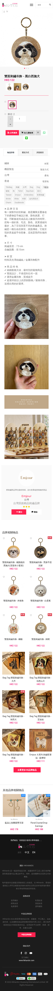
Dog (38, 187)
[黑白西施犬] (12, 104)
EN (33, 852)
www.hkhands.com (26, 960)
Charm (8, 203)
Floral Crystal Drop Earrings (39, 824)
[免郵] (14, 805)
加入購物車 (28, 133)
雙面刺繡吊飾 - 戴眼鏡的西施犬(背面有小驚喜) (13, 564)
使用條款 (14, 900)
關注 (20, 512)
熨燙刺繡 (40, 195)
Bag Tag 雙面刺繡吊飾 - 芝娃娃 (40, 718)
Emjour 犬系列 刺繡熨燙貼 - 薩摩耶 (41, 756)
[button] (46, 814)
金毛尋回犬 (33, 199)
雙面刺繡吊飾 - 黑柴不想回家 (40, 564)
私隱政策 (38, 900)
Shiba (16, 199)
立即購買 (13, 133)
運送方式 (25, 152)
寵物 (7, 191)
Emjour (18, 195)
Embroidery (28, 195)
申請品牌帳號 (26, 935)
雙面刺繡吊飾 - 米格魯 (13, 600)
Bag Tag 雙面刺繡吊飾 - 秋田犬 (13, 718)
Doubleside (19, 203)
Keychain (30, 191)
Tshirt (20, 191)
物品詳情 (10, 152)
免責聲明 (14, 906)
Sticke (8, 199)
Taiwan (8, 195)
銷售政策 (14, 903)
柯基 (24, 199)
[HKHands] (10, 5)
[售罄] (40, 548)
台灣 (24, 187)
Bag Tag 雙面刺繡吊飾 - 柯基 (13, 756)
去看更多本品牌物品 (27, 770)
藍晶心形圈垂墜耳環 (14, 823)
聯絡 (35, 512)
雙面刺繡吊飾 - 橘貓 (13, 639)
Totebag (9, 187)
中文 (27, 852)
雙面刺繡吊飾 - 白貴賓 (40, 600)
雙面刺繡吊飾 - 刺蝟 (41, 639)
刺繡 (17, 187)
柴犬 (39, 191)
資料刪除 (38, 906)
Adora (15, 819)
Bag (31, 187)
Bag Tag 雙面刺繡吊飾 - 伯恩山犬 (40, 679)
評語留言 (40, 152)
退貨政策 (38, 903)
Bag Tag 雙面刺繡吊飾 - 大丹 (13, 679)
